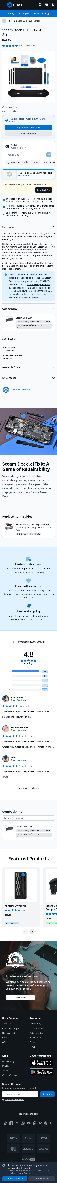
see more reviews (29, 788)
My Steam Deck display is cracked (23, 162)
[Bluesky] (40, 1123)
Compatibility (9, 308)
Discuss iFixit (8, 1032)
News (32, 1046)
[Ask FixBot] (48, 154)
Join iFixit (43, 190)
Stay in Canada (28, 133)
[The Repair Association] (51, 1123)
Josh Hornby (17, 697)
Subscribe (47, 1094)
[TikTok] (5, 1123)
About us (6, 1023)
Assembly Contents (13, 367)
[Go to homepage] (17, 5)
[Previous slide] (25, 931)
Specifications (10, 338)
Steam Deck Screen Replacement (32, 524)
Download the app (40, 1055)
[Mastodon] (34, 1123)
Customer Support (11, 1028)
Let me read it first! (14, 1099)
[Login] (53, 5)
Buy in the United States (28, 127)
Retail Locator (36, 1032)
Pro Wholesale (37, 1028)
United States (13, 1178)
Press (32, 1042)
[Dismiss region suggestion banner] (53, 1165)
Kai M (13, 757)
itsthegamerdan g (20, 727)
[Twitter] (17, 1123)
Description (8, 227)
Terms (5, 1070)
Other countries (41, 1178)
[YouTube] (29, 1123)
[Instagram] (23, 1123)
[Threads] (46, 1123)
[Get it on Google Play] (41, 1071)
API (4, 1042)
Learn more (20, 997)
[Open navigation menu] (3, 5)
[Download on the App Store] (41, 1062)
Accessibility (8, 1061)
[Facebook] (11, 1123)
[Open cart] (46, 5)
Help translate (26, 1113)
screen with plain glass (38, 284)
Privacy (5, 1065)
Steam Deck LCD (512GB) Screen (24, 20)
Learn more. (24, 175)
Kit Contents (9, 377)
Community (35, 1023)
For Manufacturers (39, 1037)
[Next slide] (32, 931)
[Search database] (40, 5)
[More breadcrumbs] (4, 21)
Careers (6, 1037)
